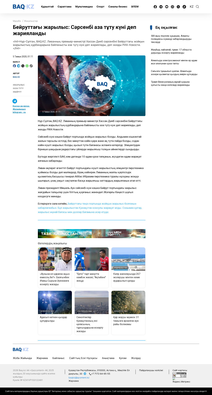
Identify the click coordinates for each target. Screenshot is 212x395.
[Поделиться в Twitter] (22, 65)
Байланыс (58, 358)
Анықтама (108, 358)
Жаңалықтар (31, 21)
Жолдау (136, 358)
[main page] (23, 6)
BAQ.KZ (16, 77)
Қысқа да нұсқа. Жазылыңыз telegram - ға (21, 109)
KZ (192, 6)
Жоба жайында (22, 358)
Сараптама (64, 6)
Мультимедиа (84, 6)
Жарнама (42, 358)
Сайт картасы (180, 370)
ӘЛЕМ (135, 6)
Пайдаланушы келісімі (151, 370)
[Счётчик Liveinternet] (179, 374)
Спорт (100, 6)
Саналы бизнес (117, 6)
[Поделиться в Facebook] (14, 65)
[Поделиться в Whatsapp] (27, 65)
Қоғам (122, 358)
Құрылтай (47, 6)
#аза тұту (18, 88)
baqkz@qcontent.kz (79, 377)
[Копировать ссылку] (31, 65)
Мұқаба (17, 21)
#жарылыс (19, 85)
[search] (197, 6)
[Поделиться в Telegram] (18, 65)
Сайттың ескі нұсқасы (83, 358)
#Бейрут (17, 92)
